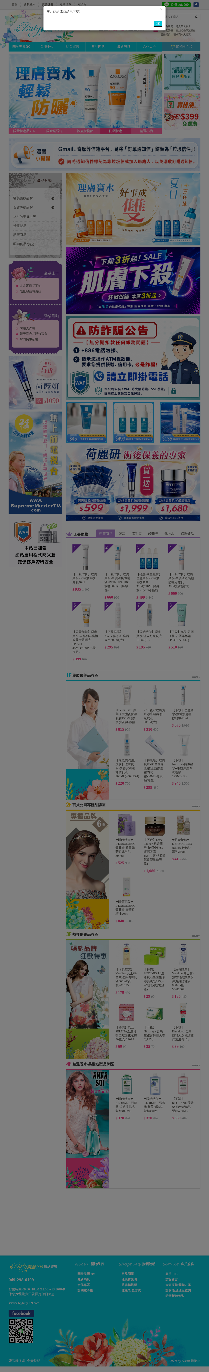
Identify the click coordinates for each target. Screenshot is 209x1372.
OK (158, 23)
